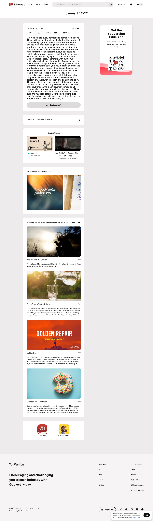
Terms (37, 508)
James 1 (37, 153)
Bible (30, 4)
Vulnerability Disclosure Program (20, 511)
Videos (45, 4)
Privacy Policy (28, 508)
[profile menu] (139, 4)
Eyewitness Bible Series (67, 158)
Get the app (121, 4)
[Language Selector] (131, 4)
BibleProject (35, 156)
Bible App (42, 435)
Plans (38, 4)
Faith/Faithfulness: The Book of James (68, 154)
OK (147, 515)
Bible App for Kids (64, 435)
